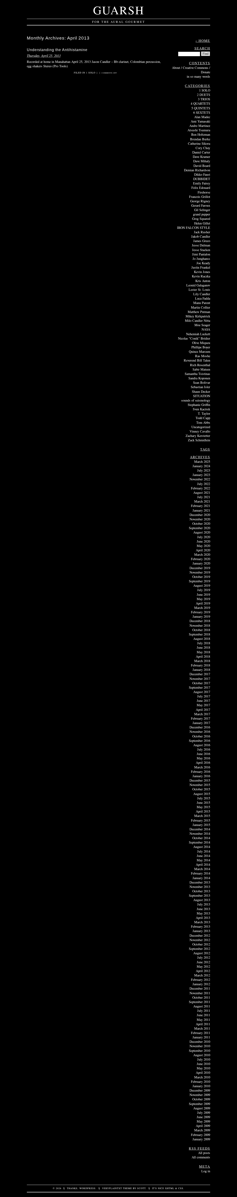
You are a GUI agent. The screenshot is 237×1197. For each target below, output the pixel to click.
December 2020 (200, 515)
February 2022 (200, 488)
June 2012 (203, 962)
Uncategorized (200, 427)
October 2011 (201, 997)
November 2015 (200, 785)
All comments (201, 1157)
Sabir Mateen (201, 369)
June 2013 (203, 909)
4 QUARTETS (200, 103)
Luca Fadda (202, 298)
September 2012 (199, 948)
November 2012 (200, 940)
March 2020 (202, 554)
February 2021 (200, 505)
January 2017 (201, 723)
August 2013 (201, 900)
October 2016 (201, 736)
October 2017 (201, 683)
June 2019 (203, 594)
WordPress (87, 1188)
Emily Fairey (201, 183)
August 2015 (201, 794)
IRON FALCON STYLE (193, 227)
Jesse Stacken (201, 250)
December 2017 (200, 674)
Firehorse (204, 192)
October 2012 (201, 944)
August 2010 (201, 1055)
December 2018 (200, 621)
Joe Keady (203, 263)
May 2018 (203, 652)
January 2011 (201, 1037)
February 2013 (200, 926)
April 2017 (203, 709)
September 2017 (199, 687)
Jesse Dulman (201, 245)
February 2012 (200, 979)
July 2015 (203, 798)
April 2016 (203, 762)
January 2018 (201, 669)
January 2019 (201, 616)
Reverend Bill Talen (197, 360)
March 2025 (202, 461)
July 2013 (203, 904)
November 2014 (200, 833)
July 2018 (203, 643)
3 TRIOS (204, 99)
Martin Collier (200, 307)
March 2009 (202, 1130)
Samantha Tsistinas (197, 373)
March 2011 (202, 1028)
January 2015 (201, 825)
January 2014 (201, 878)
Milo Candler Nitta (197, 320)
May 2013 (203, 913)
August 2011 (201, 1006)
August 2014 (201, 846)
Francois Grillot (199, 196)
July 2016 (203, 749)
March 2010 (202, 1077)
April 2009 (203, 1125)
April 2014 (203, 864)
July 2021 (203, 497)
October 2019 (201, 576)
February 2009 (200, 1135)
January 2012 (201, 984)
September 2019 (199, 581)
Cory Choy (203, 148)
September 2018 (199, 634)
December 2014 (200, 829)
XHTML (169, 1188)
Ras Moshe (202, 356)
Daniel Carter (201, 152)
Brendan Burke (200, 139)
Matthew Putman (199, 312)
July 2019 (203, 590)
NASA (206, 329)
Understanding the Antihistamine (57, 50)
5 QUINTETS (200, 108)
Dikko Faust (202, 174)
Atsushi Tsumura (198, 130)
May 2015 (203, 807)
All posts (204, 1153)
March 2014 (202, 869)
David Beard (201, 165)
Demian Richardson (197, 170)
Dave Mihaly (201, 161)
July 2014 (203, 851)
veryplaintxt (112, 1188)
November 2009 (200, 1095)
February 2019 (200, 612)
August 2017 (201, 692)
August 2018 (201, 638)
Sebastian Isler (200, 387)
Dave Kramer (201, 156)
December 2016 (200, 727)
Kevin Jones (202, 272)
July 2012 (203, 957)
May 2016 (203, 758)
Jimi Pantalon (201, 254)
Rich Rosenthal (200, 365)
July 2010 (203, 1059)
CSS (180, 1188)
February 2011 (200, 1033)
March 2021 (202, 501)
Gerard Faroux (200, 205)
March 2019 (202, 607)
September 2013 (199, 895)
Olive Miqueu (201, 343)
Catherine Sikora (199, 143)
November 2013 (200, 886)
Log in (205, 1171)
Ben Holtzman (200, 134)
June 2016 (203, 754)
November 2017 (200, 678)
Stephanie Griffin (199, 404)
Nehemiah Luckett (198, 334)
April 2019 (203, 603)
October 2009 (201, 1099)
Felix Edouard (200, 187)
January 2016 (201, 776)
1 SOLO (90, 72)
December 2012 (200, 935)
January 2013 (201, 931)
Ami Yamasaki (200, 121)
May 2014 (203, 860)
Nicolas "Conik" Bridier (194, 338)
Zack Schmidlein (199, 440)
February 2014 (200, 873)
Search (202, 48)
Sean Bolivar (201, 382)
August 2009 (201, 1108)
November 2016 (200, 731)
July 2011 (203, 1010)
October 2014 (201, 838)
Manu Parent (201, 303)
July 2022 (203, 484)
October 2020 (201, 523)
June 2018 (203, 647)
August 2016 (201, 745)
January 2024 (201, 466)
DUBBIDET (201, 179)
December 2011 (200, 988)
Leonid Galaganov (198, 285)
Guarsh (118, 10)
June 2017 (203, 700)
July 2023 (203, 470)
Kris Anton (202, 281)
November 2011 (200, 993)
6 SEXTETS (201, 112)
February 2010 (200, 1081)
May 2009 (203, 1121)
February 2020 (200, 559)
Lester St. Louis (199, 289)
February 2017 (200, 718)
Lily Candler (201, 294)
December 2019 (200, 568)
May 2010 (203, 1068)
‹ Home (203, 40)
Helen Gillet (202, 223)
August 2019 (201, 585)
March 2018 (202, 661)
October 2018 (201, 630)
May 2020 (203, 545)
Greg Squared (201, 218)
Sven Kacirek (201, 409)
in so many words (198, 76)
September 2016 (199, 740)
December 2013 (200, 882)
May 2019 (203, 599)
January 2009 (201, 1139)
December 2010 (200, 1041)
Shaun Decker (201, 391)
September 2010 (199, 1050)
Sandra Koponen (199, 378)
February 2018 (200, 665)
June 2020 (203, 541)
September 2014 (199, 842)
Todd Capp (203, 418)
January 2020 (201, 563)
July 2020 (203, 537)
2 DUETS (203, 94)
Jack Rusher (202, 232)
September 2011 (199, 1002)
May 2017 (203, 705)
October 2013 (201, 891)
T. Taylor (204, 413)
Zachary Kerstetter (198, 435)
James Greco (201, 241)
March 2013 (202, 922)
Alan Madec (202, 117)
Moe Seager (202, 325)
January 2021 (201, 510)
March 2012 (202, 975)
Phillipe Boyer (200, 347)
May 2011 (203, 1019)
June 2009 (203, 1117)
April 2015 (203, 811)
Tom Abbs (203, 422)
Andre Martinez (199, 125)
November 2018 (200, 625)
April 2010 (203, 1072)
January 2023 (201, 475)
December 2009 (200, 1090)
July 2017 (203, 696)
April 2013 (203, 917)
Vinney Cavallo (200, 431)
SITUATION (201, 396)
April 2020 (203, 550)
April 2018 (203, 656)
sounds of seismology (195, 400)
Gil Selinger (202, 210)
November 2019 (200, 572)
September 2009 (199, 1104)
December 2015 (200, 780)
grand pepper (201, 214)
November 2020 (200, 519)
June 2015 (203, 802)
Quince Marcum (199, 351)
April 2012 (203, 971)
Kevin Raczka (201, 276)
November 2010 (200, 1046)
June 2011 (203, 1015)
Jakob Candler (200, 236)
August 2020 (201, 532)
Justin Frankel (200, 267)
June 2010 (203, 1064)
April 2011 (203, 1024)
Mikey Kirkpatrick (198, 316)
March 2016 (202, 767)
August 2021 (201, 492)
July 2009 (203, 1112)
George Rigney (200, 201)
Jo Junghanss (201, 258)
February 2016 (200, 771)
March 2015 (202, 815)
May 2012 (203, 966)
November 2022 (200, 479)
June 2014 (203, 855)
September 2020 (199, 528)
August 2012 (201, 953)
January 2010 (201, 1086)
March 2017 (202, 714)
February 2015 (200, 820)
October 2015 (201, 789)
